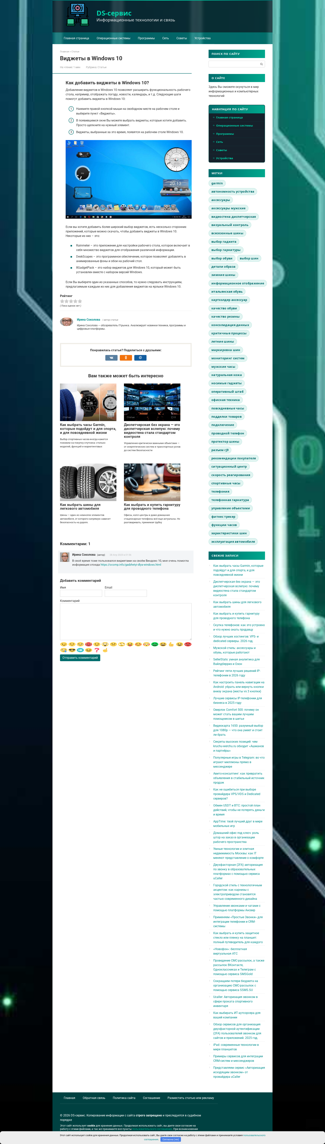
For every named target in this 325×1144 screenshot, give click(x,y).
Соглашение (151, 1098)
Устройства (202, 38)
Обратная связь (94, 1098)
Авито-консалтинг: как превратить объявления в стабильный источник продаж (238, 778)
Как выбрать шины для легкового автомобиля (80, 507)
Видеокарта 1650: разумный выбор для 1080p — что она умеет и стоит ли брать (238, 730)
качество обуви (224, 308)
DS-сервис (114, 13)
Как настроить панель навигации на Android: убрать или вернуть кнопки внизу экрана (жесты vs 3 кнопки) (238, 687)
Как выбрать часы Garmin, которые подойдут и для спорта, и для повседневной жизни (88, 429)
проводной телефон (227, 433)
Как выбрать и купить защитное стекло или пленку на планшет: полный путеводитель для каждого (238, 937)
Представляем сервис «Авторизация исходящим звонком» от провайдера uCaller (239, 1072)
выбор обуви (222, 258)
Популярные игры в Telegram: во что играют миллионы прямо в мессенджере (239, 762)
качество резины (225, 316)
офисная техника (225, 400)
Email (108, 587)
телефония (220, 491)
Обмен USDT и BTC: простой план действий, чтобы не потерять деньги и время (239, 810)
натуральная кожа (226, 375)
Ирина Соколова (88, 319)
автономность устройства (232, 191)
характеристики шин (229, 533)
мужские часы (223, 367)
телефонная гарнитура (230, 500)
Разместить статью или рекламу (191, 1098)
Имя (63, 587)
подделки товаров (226, 416)
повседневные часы (227, 408)
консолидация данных (230, 325)
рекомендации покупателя (233, 458)
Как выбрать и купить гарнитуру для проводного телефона (152, 507)
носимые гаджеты (226, 383)
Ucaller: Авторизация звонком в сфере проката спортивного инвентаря (235, 1001)
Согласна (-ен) (170, 1139)
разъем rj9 (220, 450)
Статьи (102, 67)
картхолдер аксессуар (229, 300)
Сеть (165, 38)
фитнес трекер (223, 517)
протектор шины (225, 441)
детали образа (223, 267)
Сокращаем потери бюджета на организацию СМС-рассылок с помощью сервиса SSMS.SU (235, 985)
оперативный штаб (227, 392)
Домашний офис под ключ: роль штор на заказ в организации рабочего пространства (236, 837)
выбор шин (249, 258)
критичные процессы (229, 333)
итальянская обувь (227, 291)
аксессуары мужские (228, 208)
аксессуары (220, 200)
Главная (69, 1098)
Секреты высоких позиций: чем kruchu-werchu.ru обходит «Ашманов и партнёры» (238, 746)
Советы (181, 38)
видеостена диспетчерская (233, 217)
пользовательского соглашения (152, 1129)
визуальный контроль (229, 225)
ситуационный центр (229, 466)
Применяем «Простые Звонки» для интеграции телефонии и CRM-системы (238, 921)
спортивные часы (226, 483)
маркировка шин (225, 350)
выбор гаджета (223, 242)
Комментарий (70, 601)
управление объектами (230, 508)
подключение (222, 425)
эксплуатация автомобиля (233, 542)
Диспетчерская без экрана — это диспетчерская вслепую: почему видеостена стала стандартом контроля (152, 431)
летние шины (222, 341)
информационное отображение (237, 283)
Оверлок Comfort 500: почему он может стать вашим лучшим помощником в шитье (236, 714)
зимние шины (223, 275)
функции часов (224, 525)
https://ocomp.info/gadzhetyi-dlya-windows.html (131, 564)
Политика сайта (124, 1098)
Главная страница (76, 38)
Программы (146, 38)
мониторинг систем (228, 358)
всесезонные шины (227, 233)
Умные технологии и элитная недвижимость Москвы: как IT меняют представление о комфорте (238, 853)
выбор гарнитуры (226, 250)
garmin (217, 183)
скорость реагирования (230, 475)
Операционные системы (113, 38)
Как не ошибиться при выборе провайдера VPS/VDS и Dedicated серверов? (236, 794)
